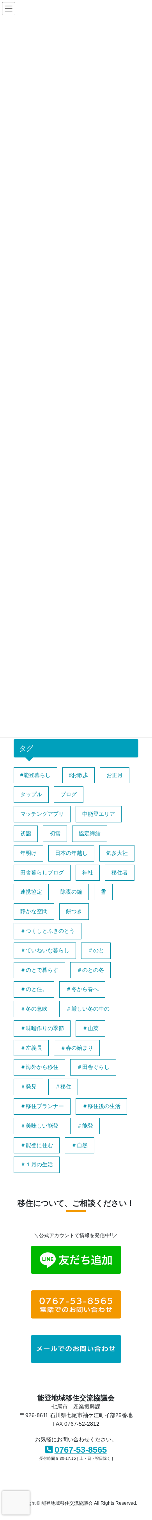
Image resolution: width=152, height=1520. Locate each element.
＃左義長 (31, 1048)
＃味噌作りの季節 (42, 1028)
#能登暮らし (35, 775)
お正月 (114, 775)
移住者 (119, 872)
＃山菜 (90, 1028)
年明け (28, 853)
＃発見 (28, 1086)
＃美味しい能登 (39, 1125)
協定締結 (90, 833)
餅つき (74, 911)
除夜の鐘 (71, 892)
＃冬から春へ (82, 989)
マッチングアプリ (42, 814)
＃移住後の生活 (101, 1106)
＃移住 (63, 1086)
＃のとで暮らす (39, 970)
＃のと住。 (34, 989)
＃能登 (85, 1125)
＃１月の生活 (36, 1164)
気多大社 (117, 853)
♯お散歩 (78, 775)
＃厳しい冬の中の (88, 1009)
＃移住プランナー (42, 1106)
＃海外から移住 (39, 1067)
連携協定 (31, 892)
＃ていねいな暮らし (44, 950)
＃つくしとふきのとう (47, 931)
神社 (87, 872)
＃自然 (79, 1145)
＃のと (96, 950)
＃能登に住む (36, 1145)
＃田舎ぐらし (93, 1067)
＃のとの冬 (90, 970)
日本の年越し (71, 853)
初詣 (25, 833)
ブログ (68, 794)
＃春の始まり (76, 1048)
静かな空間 (34, 911)
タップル (31, 794)
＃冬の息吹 (34, 1009)
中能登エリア (98, 814)
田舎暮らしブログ (42, 872)
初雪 (54, 833)
